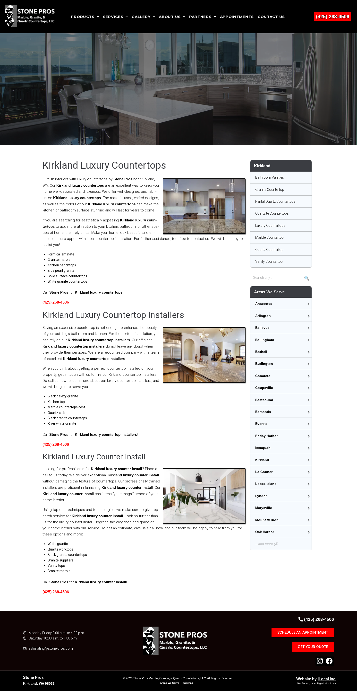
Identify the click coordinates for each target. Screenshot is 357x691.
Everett (261, 424)
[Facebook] (329, 661)
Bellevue (262, 328)
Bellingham (264, 340)
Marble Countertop (269, 237)
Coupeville (264, 388)
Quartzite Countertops (272, 213)
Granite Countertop (269, 190)
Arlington (263, 316)
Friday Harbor (266, 436)
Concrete (262, 376)
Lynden (261, 496)
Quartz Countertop (269, 250)
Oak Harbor (264, 532)
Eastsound (264, 400)
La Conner (263, 472)
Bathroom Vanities (269, 177)
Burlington (264, 364)
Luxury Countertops (270, 225)
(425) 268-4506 (332, 16)
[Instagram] (320, 661)
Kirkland (262, 460)
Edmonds (263, 412)
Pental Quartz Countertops (275, 201)
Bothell (261, 352)
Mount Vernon (267, 520)
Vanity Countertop (269, 261)
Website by (316, 679)
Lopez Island (266, 484)
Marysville (263, 508)
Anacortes (263, 304)
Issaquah (263, 448)
